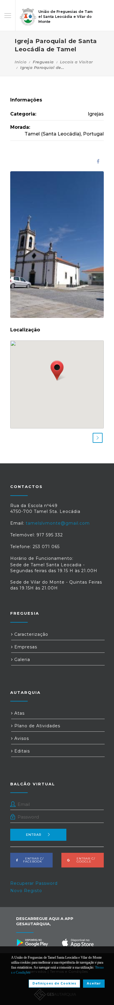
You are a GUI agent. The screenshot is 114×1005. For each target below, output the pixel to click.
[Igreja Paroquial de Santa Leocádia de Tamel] (57, 244)
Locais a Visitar (76, 62)
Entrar (34, 835)
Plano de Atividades (36, 725)
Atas (19, 713)
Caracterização (30, 634)
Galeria (21, 659)
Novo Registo (26, 890)
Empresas (25, 647)
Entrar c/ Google (84, 860)
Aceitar (94, 983)
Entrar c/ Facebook (33, 860)
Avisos (21, 738)
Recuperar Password (34, 883)
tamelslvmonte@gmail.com (58, 523)
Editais (21, 751)
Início (20, 62)
